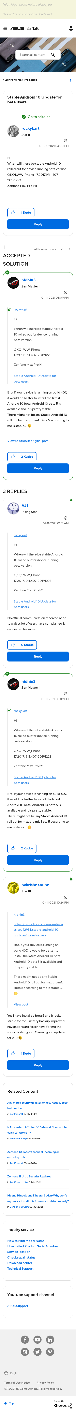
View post (21, 1004)
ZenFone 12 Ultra (19, 1206)
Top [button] (11, 1403)
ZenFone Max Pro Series (21, 80)
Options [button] (70, 79)
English (14, 1373)
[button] (13, 212)
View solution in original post (27, 441)
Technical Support (20, 1269)
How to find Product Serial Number (32, 1246)
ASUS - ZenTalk (24, 28)
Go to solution (39, 117)
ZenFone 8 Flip (18, 1138)
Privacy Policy (45, 1383)
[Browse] (6, 28)
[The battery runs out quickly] (62, 249)
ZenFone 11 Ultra (19, 1182)
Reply (38, 224)
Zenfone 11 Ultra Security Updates (29, 1176)
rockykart (20, 310)
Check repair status (21, 1257)
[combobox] (38, 55)
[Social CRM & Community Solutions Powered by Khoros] (63, 1404)
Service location (18, 1252)
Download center (19, 1263)
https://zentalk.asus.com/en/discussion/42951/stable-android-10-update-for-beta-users (38, 929)
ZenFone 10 (16, 1114)
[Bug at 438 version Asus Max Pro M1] (69, 249)
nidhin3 (19, 915)
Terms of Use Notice (17, 1383)
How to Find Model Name (26, 1241)
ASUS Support (17, 1306)
